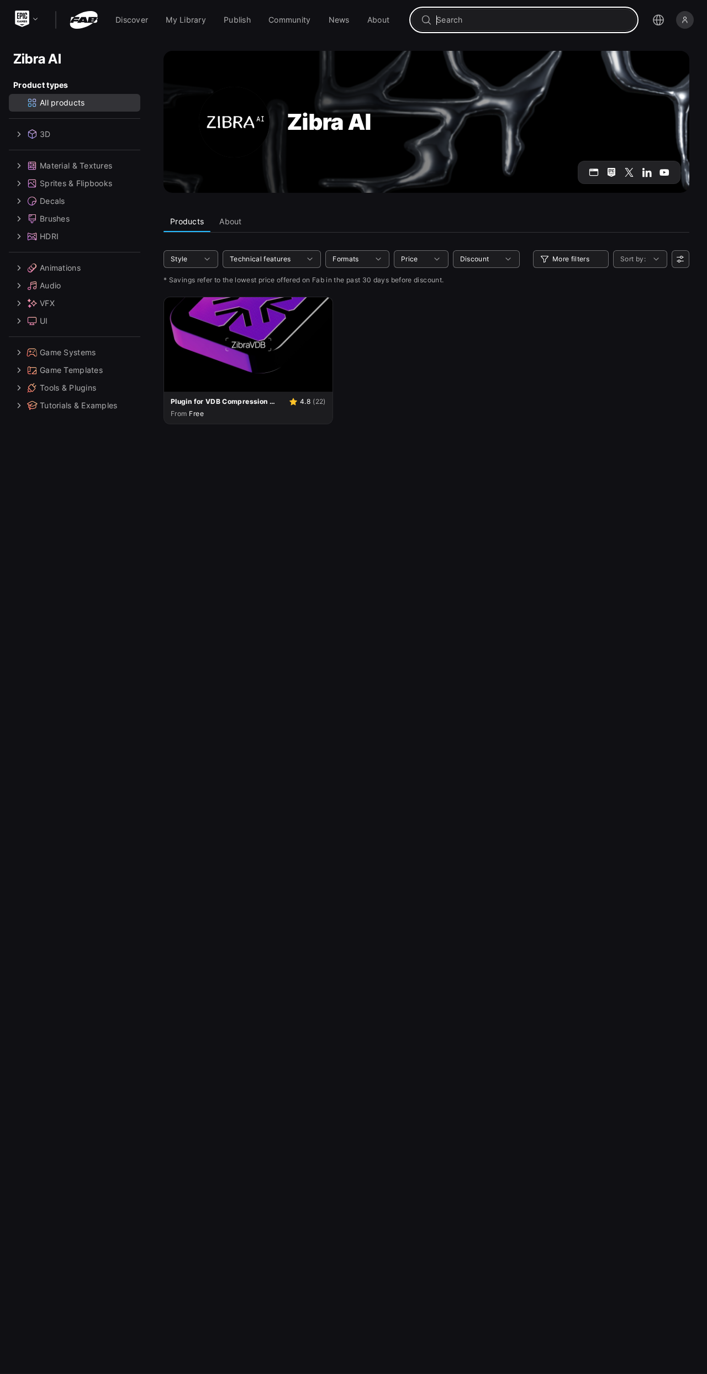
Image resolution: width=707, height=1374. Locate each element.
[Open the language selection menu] (658, 20)
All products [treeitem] (62, 102)
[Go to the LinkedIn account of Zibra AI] (646, 172)
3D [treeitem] (45, 134)
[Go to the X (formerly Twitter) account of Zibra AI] (629, 172)
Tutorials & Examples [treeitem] (79, 405)
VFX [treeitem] (47, 303)
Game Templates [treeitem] (71, 370)
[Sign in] (685, 20)
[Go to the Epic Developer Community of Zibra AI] (611, 172)
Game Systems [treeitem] (68, 352)
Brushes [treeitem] (55, 218)
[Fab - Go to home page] (84, 20)
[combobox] (531, 19)
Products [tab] (187, 221)
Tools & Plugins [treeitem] (68, 387)
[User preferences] (680, 259)
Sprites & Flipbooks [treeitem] (76, 183)
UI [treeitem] (44, 320)
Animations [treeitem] (60, 267)
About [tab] (230, 221)
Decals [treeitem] (52, 201)
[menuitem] (132, 20)
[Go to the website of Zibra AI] (593, 172)
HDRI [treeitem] (49, 236)
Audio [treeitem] (50, 285)
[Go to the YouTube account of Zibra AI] (664, 172)
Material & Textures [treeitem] (76, 165)
